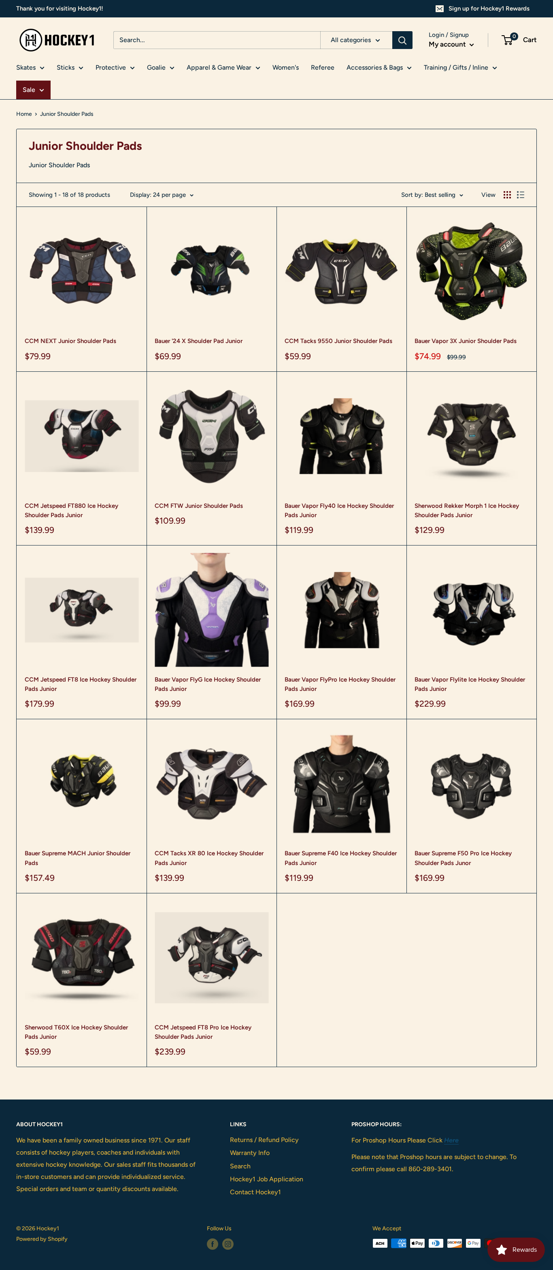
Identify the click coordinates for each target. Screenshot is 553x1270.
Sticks (65, 67)
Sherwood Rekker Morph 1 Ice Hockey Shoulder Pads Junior (467, 510)
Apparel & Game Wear (219, 67)
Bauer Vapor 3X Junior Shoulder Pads (466, 341)
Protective (111, 67)
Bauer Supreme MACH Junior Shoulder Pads (77, 858)
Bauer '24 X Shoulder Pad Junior (198, 341)
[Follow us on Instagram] (228, 1244)
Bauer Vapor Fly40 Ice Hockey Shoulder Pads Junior (339, 510)
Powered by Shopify (42, 1239)
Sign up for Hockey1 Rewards (489, 8)
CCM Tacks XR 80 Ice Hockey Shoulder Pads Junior (209, 858)
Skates (26, 67)
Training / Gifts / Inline (456, 67)
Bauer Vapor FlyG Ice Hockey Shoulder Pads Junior (208, 684)
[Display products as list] (520, 194)
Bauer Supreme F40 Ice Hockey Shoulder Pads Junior (341, 858)
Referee (322, 67)
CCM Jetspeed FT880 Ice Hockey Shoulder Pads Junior (71, 510)
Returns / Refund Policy (264, 1140)
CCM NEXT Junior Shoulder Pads (70, 341)
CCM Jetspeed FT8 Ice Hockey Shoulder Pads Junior (80, 684)
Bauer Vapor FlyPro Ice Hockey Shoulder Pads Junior (340, 684)
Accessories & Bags (375, 67)
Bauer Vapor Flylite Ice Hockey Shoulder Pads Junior (470, 684)
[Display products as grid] (507, 194)
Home (24, 114)
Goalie (156, 67)
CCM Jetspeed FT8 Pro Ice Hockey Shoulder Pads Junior (203, 1032)
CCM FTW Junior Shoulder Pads (199, 505)
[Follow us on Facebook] (212, 1244)
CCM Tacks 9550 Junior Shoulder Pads (338, 341)
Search (240, 1166)
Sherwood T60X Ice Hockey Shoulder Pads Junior (76, 1032)
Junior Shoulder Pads (67, 114)
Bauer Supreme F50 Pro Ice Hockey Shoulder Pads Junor (463, 858)
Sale (29, 90)
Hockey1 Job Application (266, 1179)
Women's (285, 67)
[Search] (402, 40)
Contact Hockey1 (255, 1192)
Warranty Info (250, 1153)
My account (448, 44)
